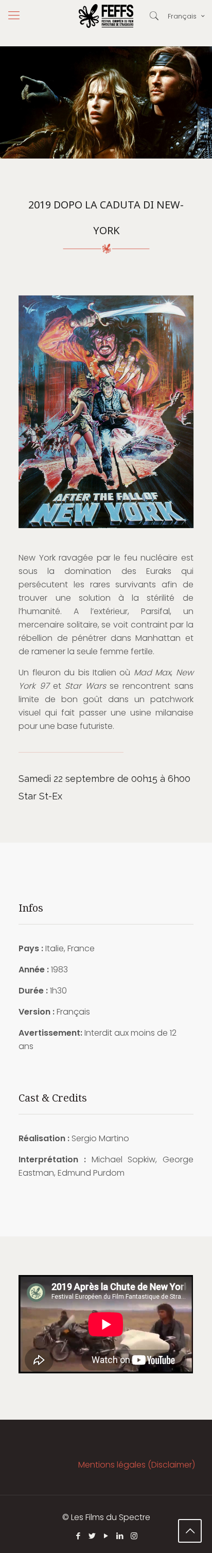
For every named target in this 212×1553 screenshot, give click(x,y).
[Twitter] (92, 1535)
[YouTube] (106, 1535)
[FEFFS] (106, 15)
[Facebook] (78, 1535)
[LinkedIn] (120, 1535)
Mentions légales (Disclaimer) (136, 1465)
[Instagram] (134, 1535)
